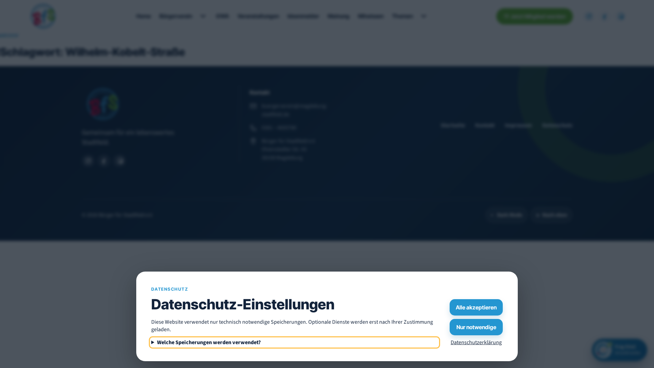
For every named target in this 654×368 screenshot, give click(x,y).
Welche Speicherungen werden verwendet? (209, 342)
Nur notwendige (476, 327)
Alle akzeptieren (476, 307)
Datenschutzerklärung (476, 342)
